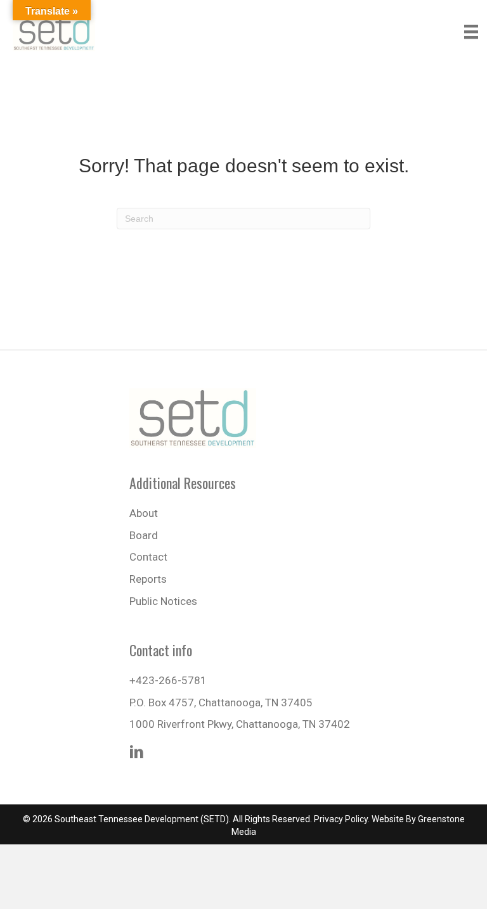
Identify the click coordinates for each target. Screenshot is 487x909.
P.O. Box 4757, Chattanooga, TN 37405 (221, 702)
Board (143, 535)
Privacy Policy (341, 819)
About (143, 513)
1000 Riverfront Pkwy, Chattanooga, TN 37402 (239, 724)
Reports (148, 579)
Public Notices (163, 601)
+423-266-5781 (168, 680)
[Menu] (471, 32)
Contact (148, 556)
